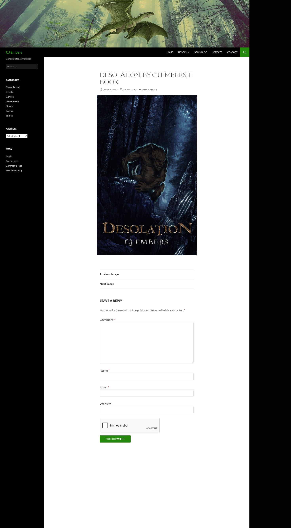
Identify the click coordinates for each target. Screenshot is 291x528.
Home (169, 52)
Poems (9, 110)
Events (9, 91)
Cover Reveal (13, 87)
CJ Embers (14, 52)
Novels (182, 52)
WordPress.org (14, 170)
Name (105, 370)
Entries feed (12, 160)
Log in (9, 156)
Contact (232, 52)
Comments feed (14, 165)
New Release (12, 101)
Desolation (149, 89)
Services (217, 52)
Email (104, 387)
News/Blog (200, 52)
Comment (107, 319)
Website (105, 404)
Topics (9, 115)
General (10, 96)
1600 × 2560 (129, 89)
